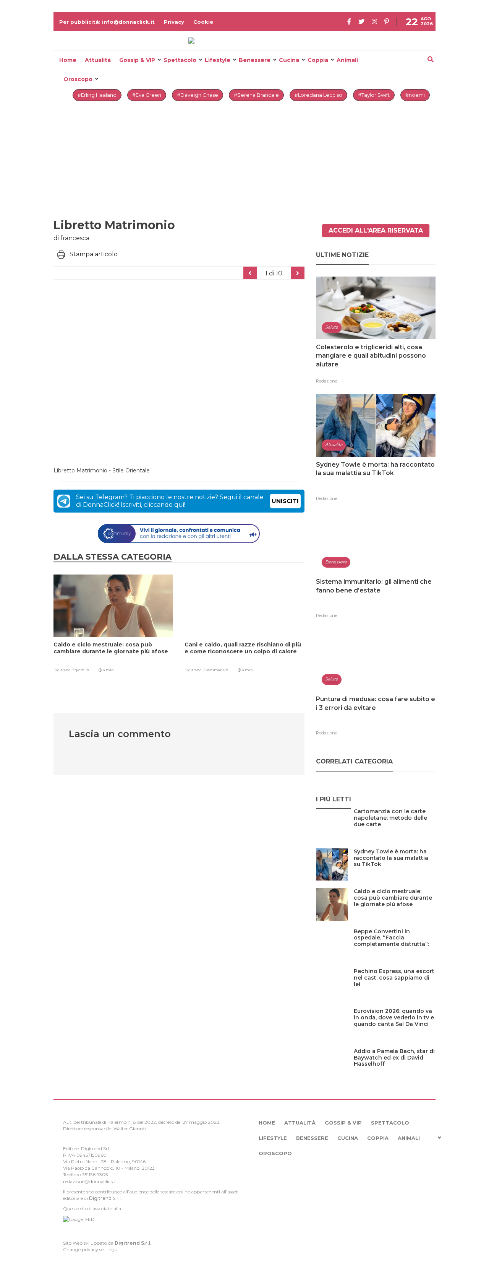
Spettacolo (180, 60)
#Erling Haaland (97, 95)
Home (67, 60)
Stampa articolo (94, 254)
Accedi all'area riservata (376, 230)
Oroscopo (77, 79)
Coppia (318, 60)
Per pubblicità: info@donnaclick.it (107, 22)
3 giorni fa (80, 670)
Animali (347, 60)
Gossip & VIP (137, 60)
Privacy (174, 22)
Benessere (254, 60)
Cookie (203, 22)
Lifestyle (217, 60)
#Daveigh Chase (197, 95)
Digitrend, (62, 670)
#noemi (415, 95)
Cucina (289, 60)
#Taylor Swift (374, 95)
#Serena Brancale (256, 95)
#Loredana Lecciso (318, 95)
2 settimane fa (215, 670)
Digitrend (100, 1198)
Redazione (326, 381)
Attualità (98, 60)
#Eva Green (146, 95)
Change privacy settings (90, 1249)
